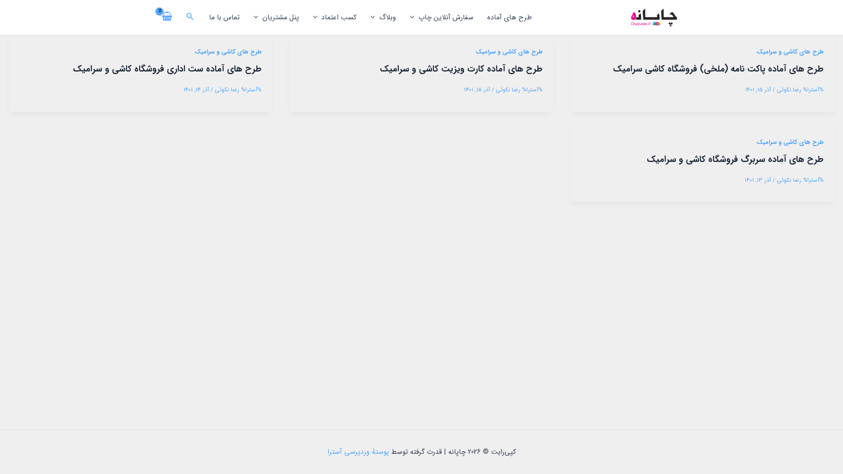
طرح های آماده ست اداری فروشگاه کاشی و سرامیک (167, 68)
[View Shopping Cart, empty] (167, 17)
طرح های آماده (509, 17)
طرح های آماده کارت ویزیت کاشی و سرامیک (461, 68)
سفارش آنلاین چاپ (445, 17)
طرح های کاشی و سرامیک (790, 52)
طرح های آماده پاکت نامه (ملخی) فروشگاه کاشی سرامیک (718, 68)
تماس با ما (224, 17)
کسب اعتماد (339, 17)
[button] (189, 17)
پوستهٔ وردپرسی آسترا (358, 451)
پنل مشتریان (281, 17)
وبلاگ (387, 17)
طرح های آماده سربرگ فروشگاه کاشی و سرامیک (735, 159)
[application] (414, 17)
